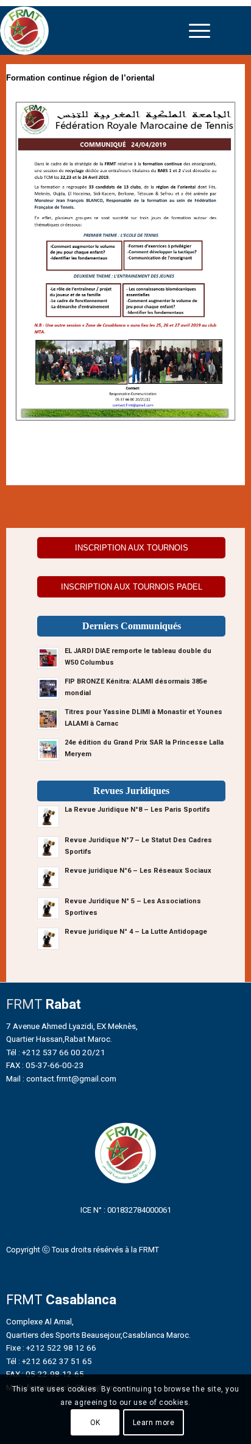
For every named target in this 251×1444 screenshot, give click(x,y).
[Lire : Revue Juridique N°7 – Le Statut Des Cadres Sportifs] (48, 847)
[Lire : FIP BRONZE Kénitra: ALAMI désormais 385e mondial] (48, 688)
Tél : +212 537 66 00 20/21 (55, 1052)
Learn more (154, 1422)
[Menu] (199, 30)
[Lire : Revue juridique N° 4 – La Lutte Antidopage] (48, 939)
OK (95, 1422)
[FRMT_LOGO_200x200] (95, 30)
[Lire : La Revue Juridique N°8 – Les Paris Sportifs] (48, 817)
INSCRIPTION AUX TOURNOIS (131, 547)
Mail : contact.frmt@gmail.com (61, 1078)
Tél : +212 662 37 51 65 (49, 1361)
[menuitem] (199, 30)
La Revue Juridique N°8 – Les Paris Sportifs (137, 810)
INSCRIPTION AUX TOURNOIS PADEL (131, 586)
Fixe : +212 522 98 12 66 (51, 1347)
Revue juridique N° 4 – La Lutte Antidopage (136, 932)
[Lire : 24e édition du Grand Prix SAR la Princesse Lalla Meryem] (48, 749)
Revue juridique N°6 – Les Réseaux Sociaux (138, 871)
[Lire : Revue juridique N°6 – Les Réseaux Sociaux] (48, 878)
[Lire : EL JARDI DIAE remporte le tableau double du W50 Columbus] (48, 658)
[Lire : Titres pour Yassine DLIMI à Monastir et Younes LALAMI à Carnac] (48, 719)
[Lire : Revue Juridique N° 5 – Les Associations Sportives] (48, 908)
